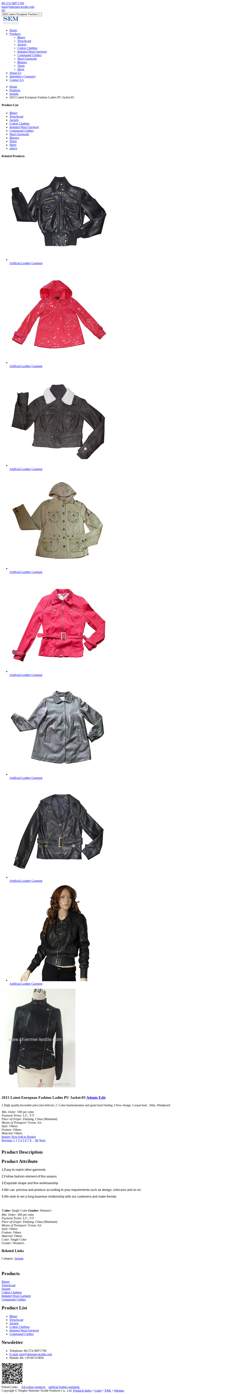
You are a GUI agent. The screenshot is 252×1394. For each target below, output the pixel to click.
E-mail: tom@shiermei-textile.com (30, 1354)
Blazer (6, 1281)
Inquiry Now (10, 1136)
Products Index (82, 1390)
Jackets (13, 93)
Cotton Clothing (12, 1292)
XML (107, 1390)
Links (98, 1390)
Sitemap (119, 1390)
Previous (7, 1140)
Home (13, 86)
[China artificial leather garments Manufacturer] (11, 23)
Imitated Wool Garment (16, 1296)
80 (36, 1140)
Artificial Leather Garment (25, 263)
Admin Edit (96, 1097)
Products (14, 90)
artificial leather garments (64, 1387)
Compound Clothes (14, 1299)
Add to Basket (27, 1136)
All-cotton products (33, 1387)
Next (42, 1140)
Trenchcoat (8, 1285)
